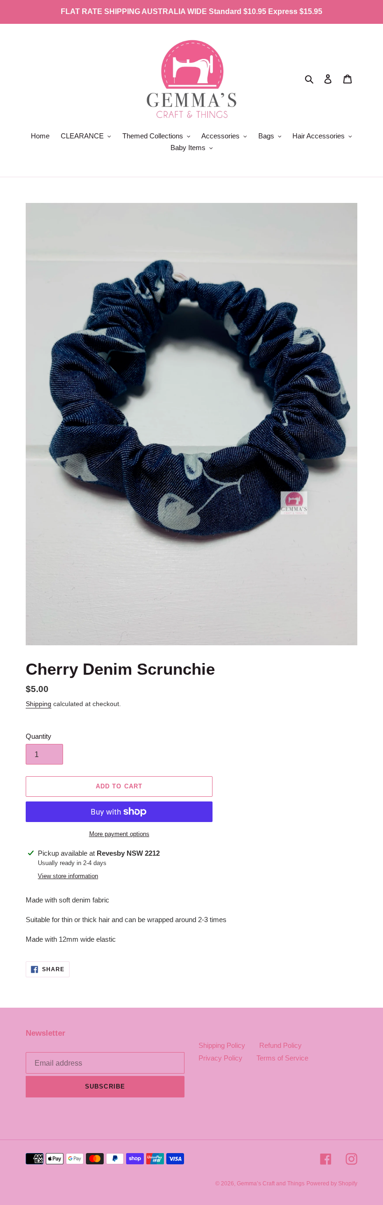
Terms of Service (282, 1058)
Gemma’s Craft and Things (271, 1183)
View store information (68, 876)
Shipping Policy (222, 1045)
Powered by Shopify (331, 1183)
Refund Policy (280, 1045)
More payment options (119, 833)
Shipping (38, 703)
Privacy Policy (220, 1058)
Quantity (38, 736)
